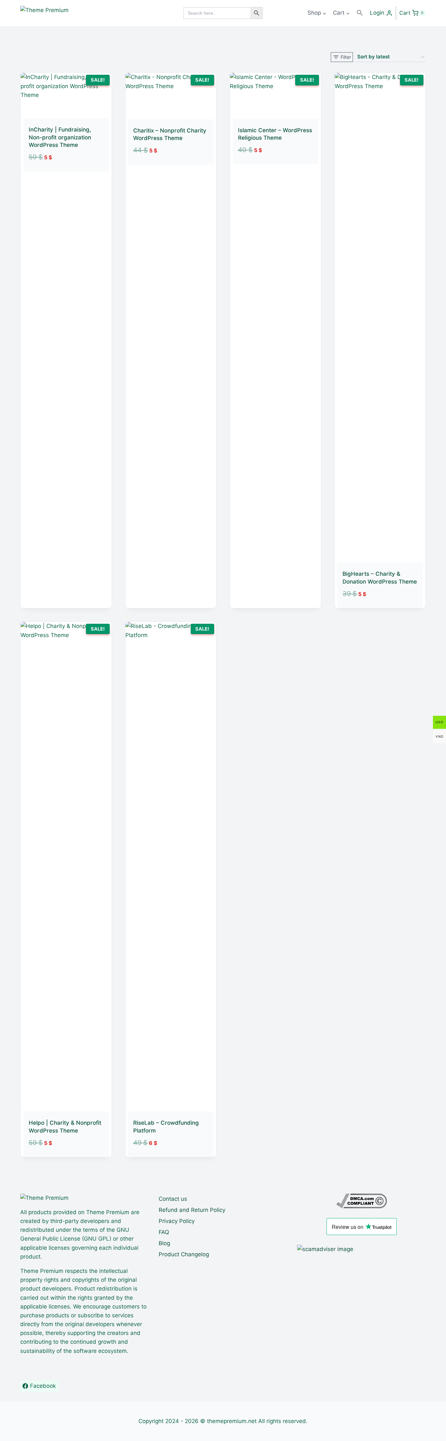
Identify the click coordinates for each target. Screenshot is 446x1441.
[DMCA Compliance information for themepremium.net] (361, 1201)
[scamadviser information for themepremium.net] (361, 1249)
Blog (164, 1243)
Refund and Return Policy (192, 1210)
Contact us (173, 1199)
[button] (359, 13)
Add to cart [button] (58, 175)
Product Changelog (184, 1254)
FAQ (164, 1232)
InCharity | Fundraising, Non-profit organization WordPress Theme (60, 137)
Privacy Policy (177, 1221)
